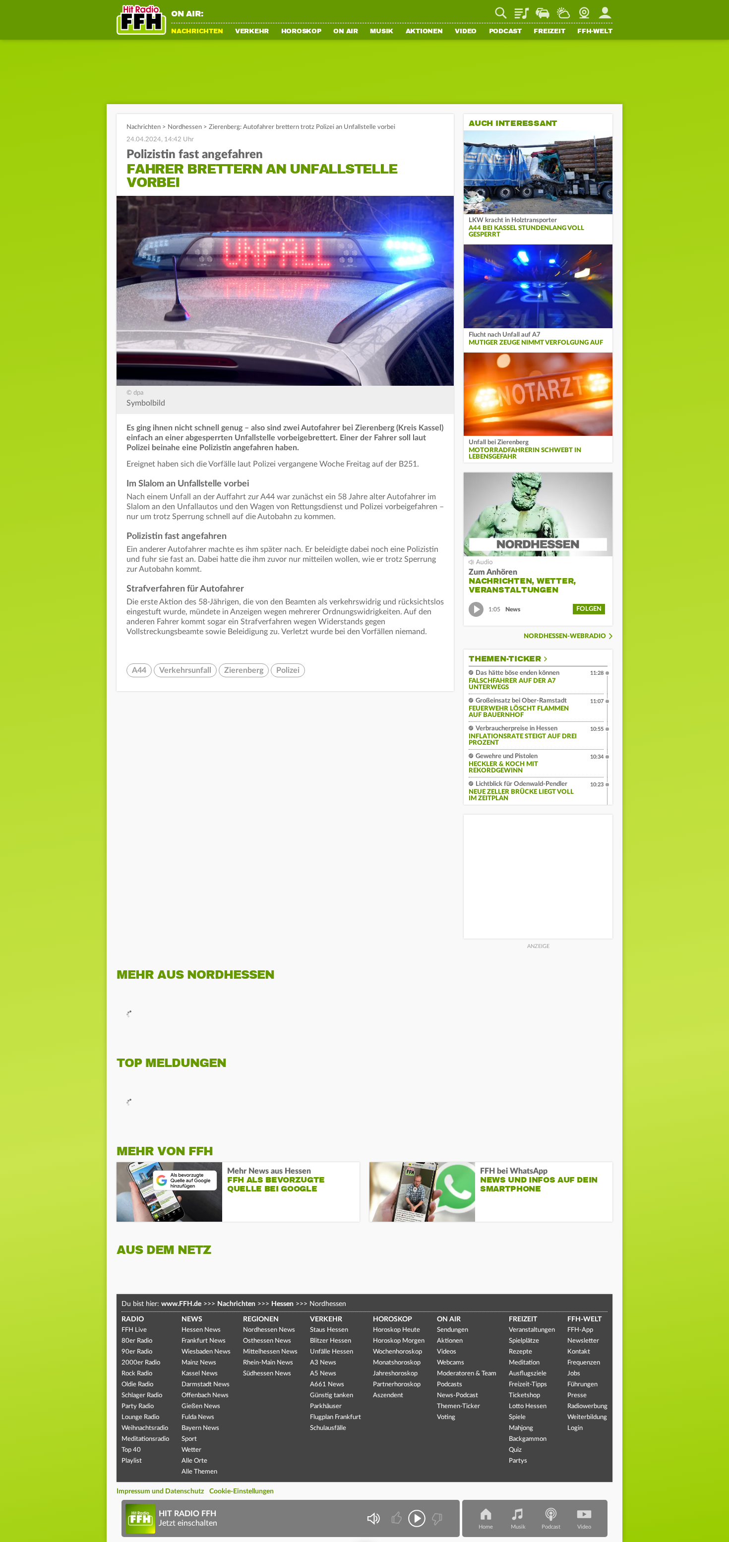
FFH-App (580, 1330)
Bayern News (200, 1428)
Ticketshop (524, 1395)
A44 (139, 670)
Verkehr (252, 31)
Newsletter (583, 1341)
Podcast (505, 31)
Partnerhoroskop (397, 1384)
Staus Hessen (329, 1330)
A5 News (323, 1373)
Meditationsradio (145, 1439)
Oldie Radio (137, 1384)
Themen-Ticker (505, 659)
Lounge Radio (140, 1417)
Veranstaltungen (532, 1330)
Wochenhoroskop (397, 1352)
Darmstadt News (206, 1384)
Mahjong (521, 1428)
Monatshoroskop (397, 1363)
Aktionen (424, 31)
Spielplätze (524, 1341)
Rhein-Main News (268, 1363)
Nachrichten (197, 31)
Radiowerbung (587, 1406)
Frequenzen (583, 1363)
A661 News (327, 1384)
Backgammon (528, 1439)
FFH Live (134, 1330)
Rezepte (520, 1352)
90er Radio (137, 1352)
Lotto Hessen (528, 1406)
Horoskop (301, 31)
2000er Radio (141, 1363)
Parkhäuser (326, 1406)
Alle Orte (194, 1461)
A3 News (323, 1363)
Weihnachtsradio (145, 1428)
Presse (577, 1395)
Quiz (515, 1450)
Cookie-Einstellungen (241, 1491)
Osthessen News (267, 1341)
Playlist (521, 9)
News (192, 1319)
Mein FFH (605, 9)
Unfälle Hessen (331, 1352)
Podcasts (449, 1384)
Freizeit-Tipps (528, 1384)
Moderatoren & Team (466, 1373)
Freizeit (549, 31)
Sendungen (452, 1330)
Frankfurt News (204, 1341)
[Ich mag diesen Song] (397, 1518)
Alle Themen (199, 1472)
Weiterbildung (587, 1417)
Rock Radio (137, 1373)
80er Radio (137, 1341)
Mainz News (199, 1363)
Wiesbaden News (206, 1352)
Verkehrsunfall (185, 670)
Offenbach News (205, 1395)
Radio (133, 1319)
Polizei (288, 670)
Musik (381, 31)
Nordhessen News (269, 1330)
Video (466, 31)
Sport (189, 1439)
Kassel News (200, 1373)
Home (486, 1527)
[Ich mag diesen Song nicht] (436, 1518)
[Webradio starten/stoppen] (416, 1518)
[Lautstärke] (373, 1518)
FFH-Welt (594, 31)
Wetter (563, 9)
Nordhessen (185, 127)
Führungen (582, 1384)
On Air (345, 31)
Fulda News (198, 1417)
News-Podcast (457, 1395)
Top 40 (131, 1450)
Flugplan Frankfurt (335, 1417)
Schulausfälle (328, 1428)
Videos (446, 1352)
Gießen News (201, 1406)
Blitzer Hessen (330, 1341)
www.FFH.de (181, 1304)
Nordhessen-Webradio (565, 636)
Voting (446, 1417)
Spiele (517, 1417)
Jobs (573, 1373)
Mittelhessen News (270, 1352)
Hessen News (201, 1330)
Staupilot (542, 9)
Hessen (282, 1304)
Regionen (261, 1319)
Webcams (450, 1363)
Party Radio (138, 1406)
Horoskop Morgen (399, 1341)
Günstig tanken (331, 1395)
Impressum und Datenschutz (160, 1491)
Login (575, 1428)
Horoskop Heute (396, 1330)
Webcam (584, 9)
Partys (518, 1461)
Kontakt (578, 1352)
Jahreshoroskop (395, 1373)
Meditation (524, 1363)
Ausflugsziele (528, 1373)
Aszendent (388, 1395)
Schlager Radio (142, 1395)
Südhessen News (267, 1373)
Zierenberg (243, 670)
